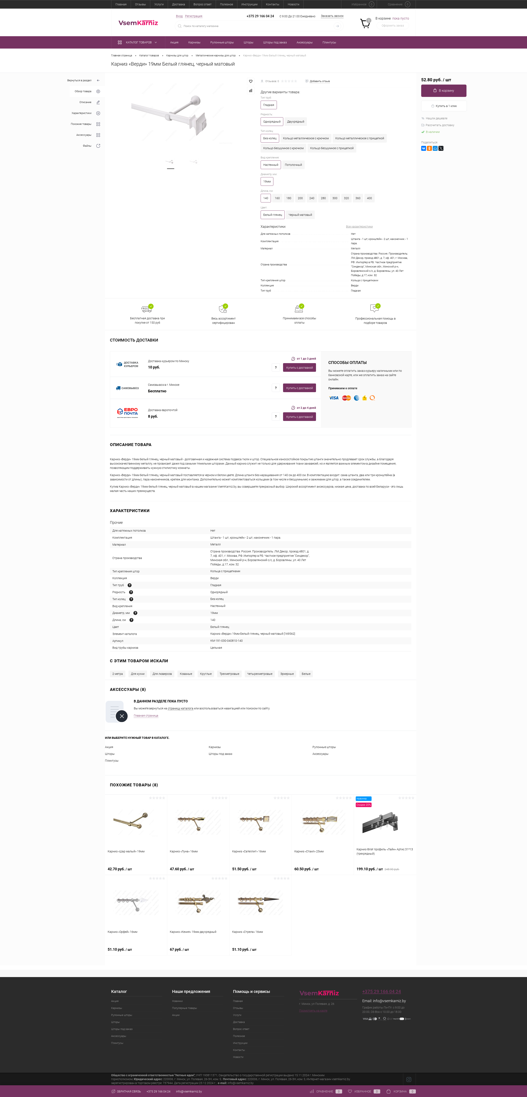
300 (334, 198)
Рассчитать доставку (440, 125)
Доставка (178, 4)
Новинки (177, 1001)
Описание (85, 102)
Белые (306, 673)
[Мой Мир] (435, 148)
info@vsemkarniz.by (389, 1001)
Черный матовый (300, 214)
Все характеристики (359, 226)
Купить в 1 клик (446, 106)
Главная (121, 4)
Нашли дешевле (436, 118)
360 (358, 198)
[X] (440, 148)
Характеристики (81, 113)
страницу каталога (180, 708)
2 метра (117, 673)
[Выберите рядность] (131, 592)
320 (346, 198)
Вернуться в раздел (79, 80)
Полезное (226, 4)
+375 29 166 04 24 (260, 16)
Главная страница (146, 715)
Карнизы (215, 747)
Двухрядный (295, 121)
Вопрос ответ (203, 4)
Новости (293, 4)
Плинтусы (112, 760)
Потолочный (293, 164)
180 (288, 198)
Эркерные (287, 673)
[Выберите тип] (130, 585)
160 (277, 198)
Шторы (110, 753)
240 (311, 198)
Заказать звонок (332, 15)
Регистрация (193, 16)
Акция (109, 747)
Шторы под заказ (220, 753)
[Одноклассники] (429, 148)
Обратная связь (128, 1091)
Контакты (272, 4)
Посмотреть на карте (313, 1010)
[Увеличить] (182, 112)
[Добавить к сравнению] (250, 90)
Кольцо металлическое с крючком (306, 138)
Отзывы (140, 4)
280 (323, 198)
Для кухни (138, 673)
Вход (179, 16)
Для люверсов (162, 673)
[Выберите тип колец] (131, 599)
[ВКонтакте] (423, 148)
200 (300, 198)
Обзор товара (83, 91)
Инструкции (249, 4)
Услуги (159, 4)
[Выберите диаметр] (135, 613)
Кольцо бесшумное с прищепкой (332, 148)
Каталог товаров (139, 42)
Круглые (206, 673)
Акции (176, 1015)
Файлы (87, 146)
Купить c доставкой (299, 367)
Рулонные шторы (324, 747)
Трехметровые (229, 673)
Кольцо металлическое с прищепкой (359, 138)
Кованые (186, 673)
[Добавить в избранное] (250, 81)
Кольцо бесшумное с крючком (283, 148)
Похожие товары (81, 124)
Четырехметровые (259, 673)
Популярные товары (184, 1008)
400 (369, 198)
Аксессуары (83, 135)
